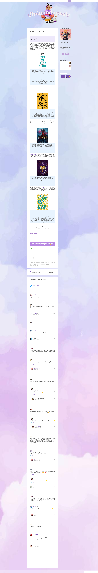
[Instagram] (68, 54)
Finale (44, 187)
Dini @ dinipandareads (64, 41)
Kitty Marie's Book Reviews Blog (37, 450)
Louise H (34, 304)
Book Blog (36, 262)
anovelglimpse (35, 313)
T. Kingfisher (62, 65)
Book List (48, 262)
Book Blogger (40, 262)
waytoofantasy (35, 506)
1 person (33, 364)
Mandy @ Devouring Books (43, 37)
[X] (66, 54)
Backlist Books (33, 262)
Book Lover (51, 262)
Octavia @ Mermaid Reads (36, 330)
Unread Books (36, 264)
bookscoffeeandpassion (36, 534)
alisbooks (34, 359)
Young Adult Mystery (35, 265)
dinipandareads (36, 368)
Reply (53, 565)
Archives (61, 72)
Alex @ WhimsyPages (36, 294)
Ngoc (33, 545)
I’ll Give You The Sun (33, 120)
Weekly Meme (40, 264)
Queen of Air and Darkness (33, 154)
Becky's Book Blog (37, 426)
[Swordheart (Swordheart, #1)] (70, 66)
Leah (33, 338)
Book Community (44, 262)
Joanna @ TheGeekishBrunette (43, 557)
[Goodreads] (63, 54)
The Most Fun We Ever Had (49, 224)
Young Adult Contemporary (46, 264)
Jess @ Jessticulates (36, 285)
